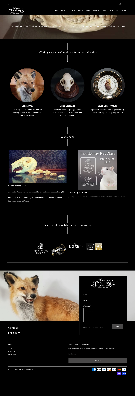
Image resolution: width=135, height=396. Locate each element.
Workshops (96, 10)
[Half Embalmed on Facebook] (8, 333)
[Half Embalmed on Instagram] (16, 333)
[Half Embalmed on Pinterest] (11, 333)
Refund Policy (12, 355)
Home (56, 10)
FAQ (117, 10)
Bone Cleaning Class (17, 185)
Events (104, 10)
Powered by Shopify (27, 369)
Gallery (73, 10)
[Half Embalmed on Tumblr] (13, 333)
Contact (123, 10)
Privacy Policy (12, 351)
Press (111, 10)
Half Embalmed (17, 369)
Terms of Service (13, 358)
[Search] (120, 4)
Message (87, 306)
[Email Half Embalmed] (19, 333)
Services (63, 10)
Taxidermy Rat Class (77, 192)
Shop (80, 10)
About (88, 10)
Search (10, 348)
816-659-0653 (12, 4)
